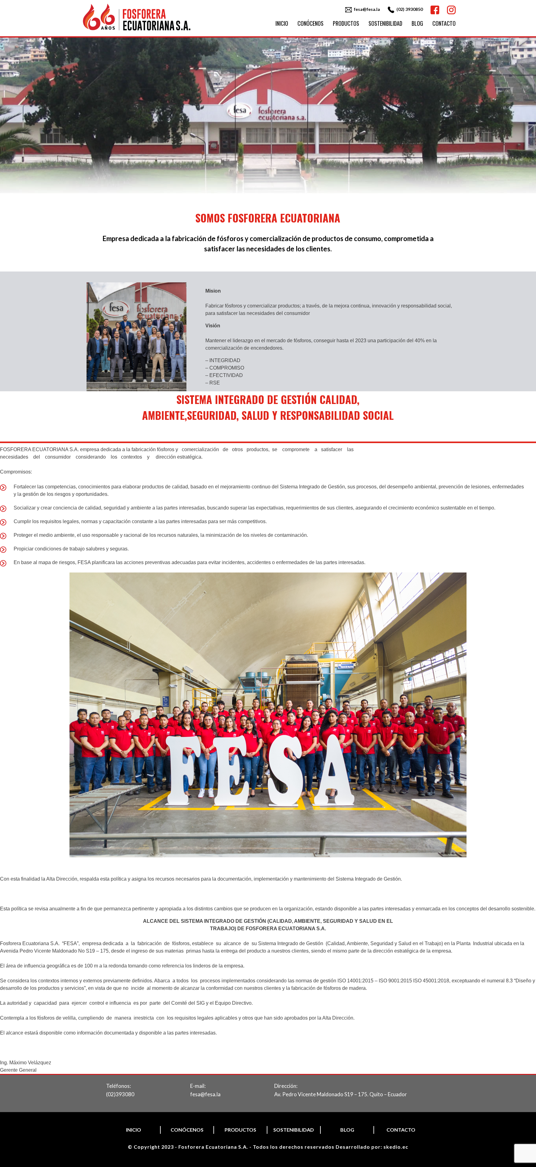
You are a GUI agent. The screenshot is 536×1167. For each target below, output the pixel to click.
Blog (417, 23)
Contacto (444, 23)
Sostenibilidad (385, 23)
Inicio (281, 23)
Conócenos (310, 23)
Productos (346, 23)
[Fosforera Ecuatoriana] (136, 31)
